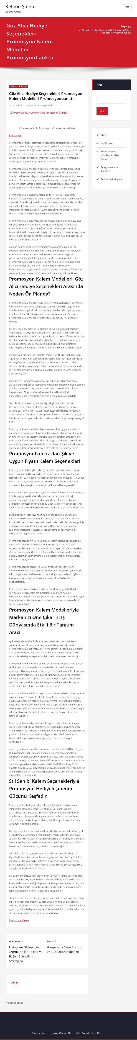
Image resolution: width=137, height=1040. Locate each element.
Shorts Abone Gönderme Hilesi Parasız (110, 155)
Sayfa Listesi (107, 143)
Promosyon (15, 135)
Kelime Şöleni (20, 6)
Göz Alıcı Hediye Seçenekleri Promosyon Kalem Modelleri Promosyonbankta (106, 31)
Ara (99, 85)
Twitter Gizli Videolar (112, 179)
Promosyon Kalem (19, 920)
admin (19, 105)
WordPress (60, 1033)
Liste (103, 135)
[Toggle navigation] (127, 7)
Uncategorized (44, 105)
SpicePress (82, 1033)
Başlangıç (126, 26)
